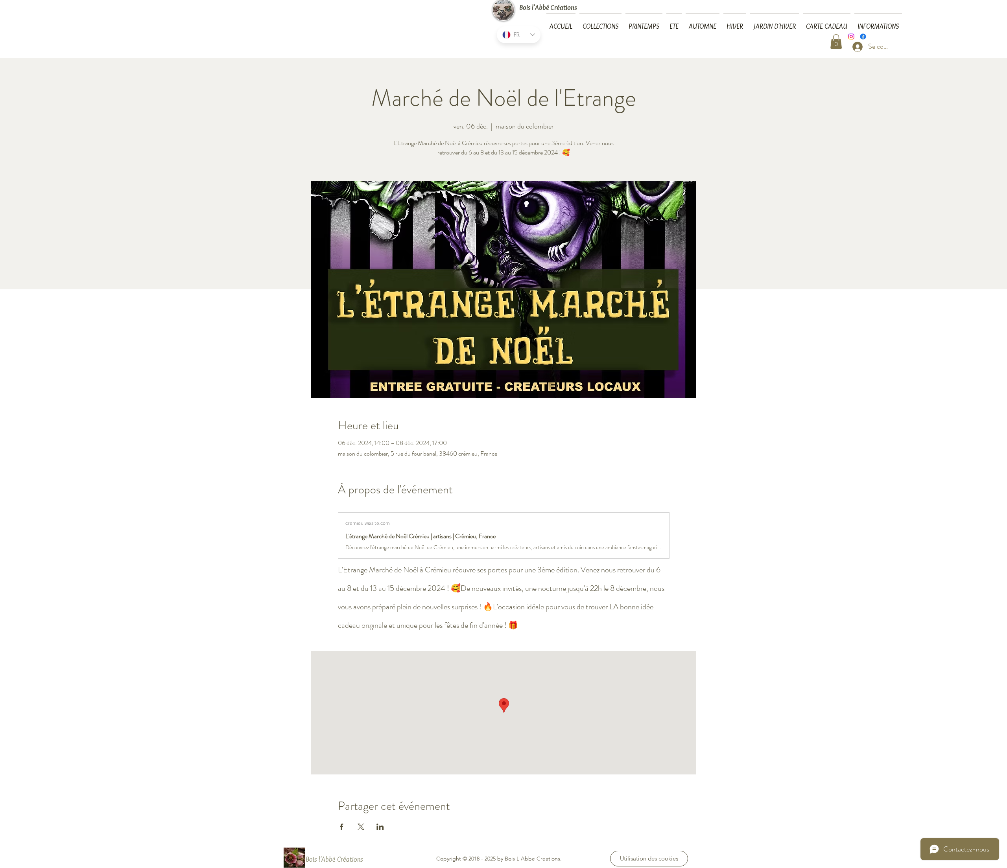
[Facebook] (863, 36)
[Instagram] (851, 36)
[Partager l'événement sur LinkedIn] (380, 827)
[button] (878, 23)
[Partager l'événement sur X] (361, 827)
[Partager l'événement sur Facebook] (341, 827)
